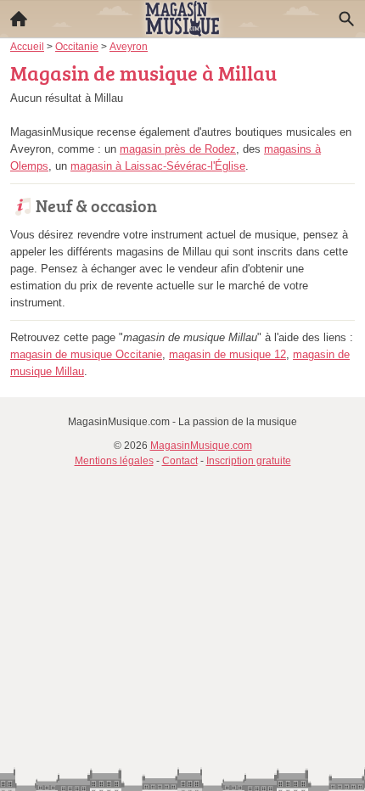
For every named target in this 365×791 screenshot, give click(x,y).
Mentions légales (114, 461)
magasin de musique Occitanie (86, 354)
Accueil (18, 18)
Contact (180, 461)
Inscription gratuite (248, 461)
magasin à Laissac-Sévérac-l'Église (157, 166)
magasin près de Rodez (178, 149)
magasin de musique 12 (227, 354)
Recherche (346, 18)
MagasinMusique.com (201, 446)
